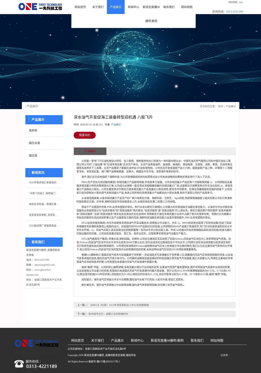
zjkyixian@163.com (44, 265)
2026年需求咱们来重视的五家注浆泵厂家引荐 (44, 182)
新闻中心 (133, 7)
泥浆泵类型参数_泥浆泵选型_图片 (44, 215)
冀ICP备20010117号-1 (108, 361)
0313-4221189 (234, 11)
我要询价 (84, 135)
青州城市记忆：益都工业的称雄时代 (108, 314)
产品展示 (115, 7)
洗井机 (33, 130)
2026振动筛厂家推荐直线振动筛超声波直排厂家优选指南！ (44, 225)
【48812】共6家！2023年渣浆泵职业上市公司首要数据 (119, 305)
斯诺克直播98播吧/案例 (151, 13)
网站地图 (186, 7)
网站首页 (80, 7)
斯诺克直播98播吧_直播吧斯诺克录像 (104, 355)
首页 (220, 106)
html (241, 2)
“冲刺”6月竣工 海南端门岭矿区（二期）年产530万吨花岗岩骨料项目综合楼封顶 (44, 193)
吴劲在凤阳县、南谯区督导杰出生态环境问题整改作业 (44, 204)
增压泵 (33, 155)
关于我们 (98, 7)
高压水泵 (34, 143)
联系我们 (169, 7)
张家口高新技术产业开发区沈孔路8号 (105, 348)
